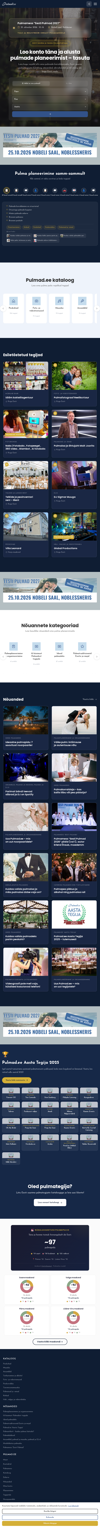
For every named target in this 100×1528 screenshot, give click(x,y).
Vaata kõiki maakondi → (50, 1341)
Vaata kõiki (88, 699)
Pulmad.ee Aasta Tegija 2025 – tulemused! (68, 938)
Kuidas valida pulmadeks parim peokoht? (20, 938)
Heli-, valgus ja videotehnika (14, 1400)
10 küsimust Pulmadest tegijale (15, 1416)
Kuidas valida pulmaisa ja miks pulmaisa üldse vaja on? (23, 890)
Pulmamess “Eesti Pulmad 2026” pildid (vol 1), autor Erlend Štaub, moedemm (70, 841)
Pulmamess (7, 1469)
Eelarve (6, 1477)
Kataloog (7, 1473)
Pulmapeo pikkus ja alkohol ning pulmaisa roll (69, 890)
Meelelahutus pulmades (12, 1443)
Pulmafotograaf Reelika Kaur (71, 397)
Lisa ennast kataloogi (48, 1202)
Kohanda (50, 1517)
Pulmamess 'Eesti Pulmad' (13, 1447)
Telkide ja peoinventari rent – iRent (19, 498)
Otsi (70, 83)
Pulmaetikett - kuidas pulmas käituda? (18, 1432)
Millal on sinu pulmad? (32, 83)
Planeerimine (8, 1491)
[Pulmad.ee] (9, 4)
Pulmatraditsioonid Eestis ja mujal (17, 1424)
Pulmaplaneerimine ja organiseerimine (18, 1412)
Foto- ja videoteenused (12, 1380)
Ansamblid (7, 1372)
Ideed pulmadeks (10, 1420)
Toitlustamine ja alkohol (12, 1376)
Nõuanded (7, 1482)
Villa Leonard (13, 548)
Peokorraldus (50, 227)
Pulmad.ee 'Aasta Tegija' (13, 1428)
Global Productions (65, 548)
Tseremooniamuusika (11, 1388)
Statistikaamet (46, 1266)
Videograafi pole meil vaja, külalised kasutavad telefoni (22, 985)
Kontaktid (7, 1464)
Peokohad (37, 227)
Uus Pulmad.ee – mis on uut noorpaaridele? (18, 840)
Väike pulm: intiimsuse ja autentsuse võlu (67, 743)
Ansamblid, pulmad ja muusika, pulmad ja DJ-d (21, 1439)
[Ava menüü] (95, 4)
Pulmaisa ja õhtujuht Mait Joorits (74, 445)
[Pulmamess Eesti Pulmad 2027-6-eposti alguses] (50, 145)
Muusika (6, 1368)
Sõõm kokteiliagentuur (19, 397)
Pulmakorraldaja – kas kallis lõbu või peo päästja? (70, 791)
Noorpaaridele (9, 1499)
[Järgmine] (97, 308)
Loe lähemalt (73, 1506)
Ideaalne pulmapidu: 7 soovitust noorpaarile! (19, 743)
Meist (5, 1460)
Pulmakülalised (9, 1435)
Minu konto (7, 1486)
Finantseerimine (14, 227)
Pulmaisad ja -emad (66, 227)
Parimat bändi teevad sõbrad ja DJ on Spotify (19, 793)
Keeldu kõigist (50, 1511)
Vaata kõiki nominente (17, 1080)
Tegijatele (7, 1495)
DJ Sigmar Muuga (65, 497)
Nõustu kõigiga (50, 1523)
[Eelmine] (3, 308)
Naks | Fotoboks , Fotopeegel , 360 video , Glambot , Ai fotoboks (25, 447)
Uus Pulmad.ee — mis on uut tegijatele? (66, 985)
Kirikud (26, 227)
